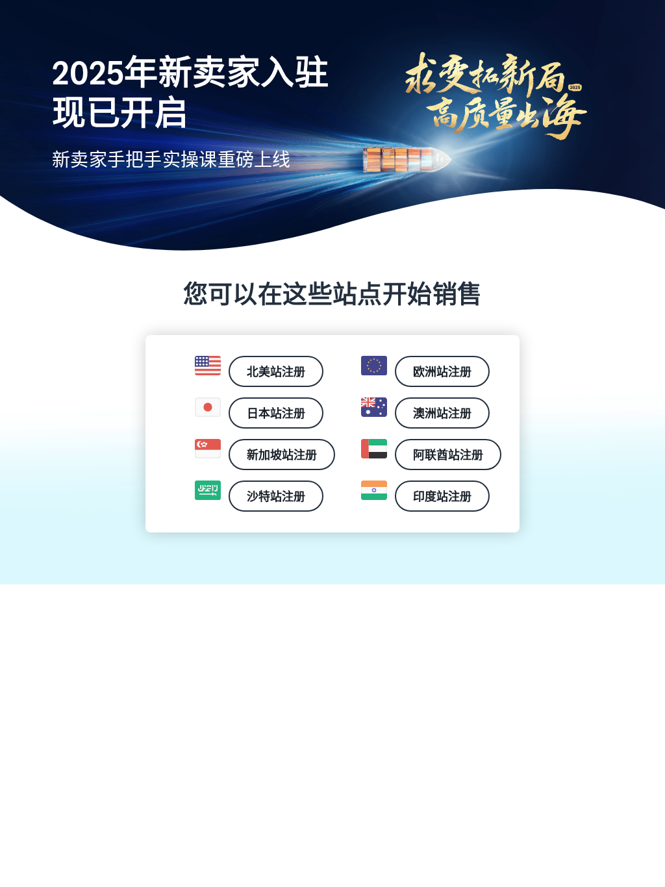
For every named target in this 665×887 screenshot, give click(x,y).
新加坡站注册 (282, 454)
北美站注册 (276, 371)
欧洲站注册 (442, 371)
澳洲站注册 (442, 413)
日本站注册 (276, 413)
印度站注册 (442, 496)
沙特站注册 (276, 496)
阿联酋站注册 (448, 454)
